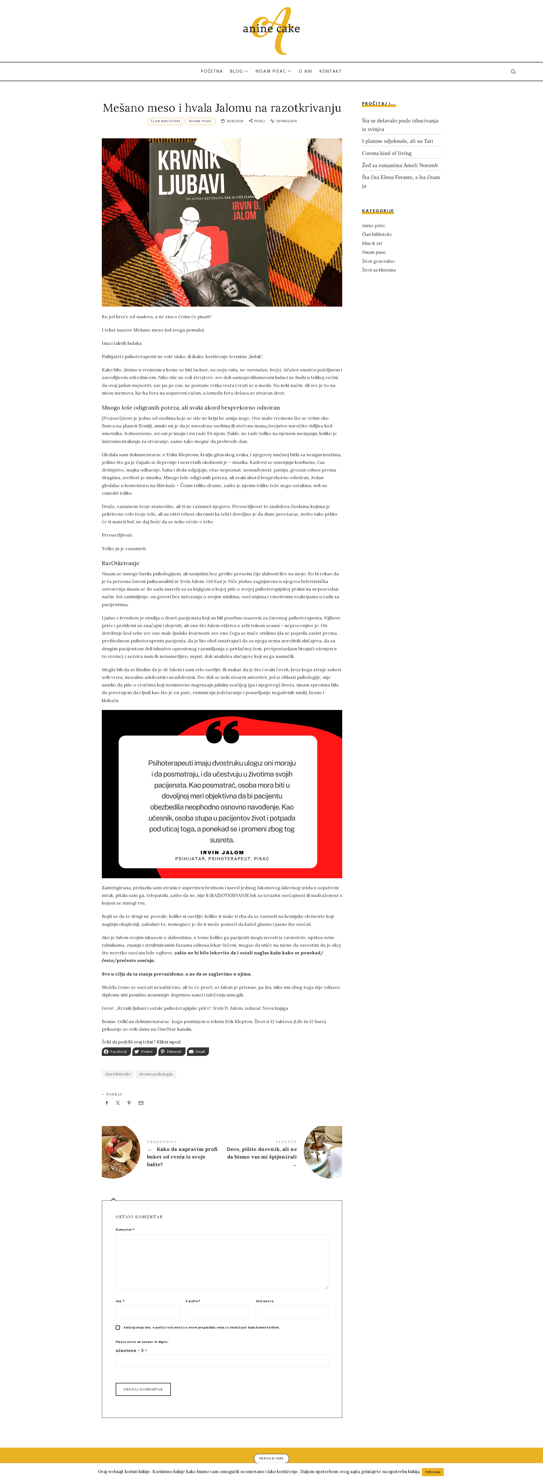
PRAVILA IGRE (271, 1458)
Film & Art (372, 243)
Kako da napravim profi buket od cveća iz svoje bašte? (162, 1154)
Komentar (125, 1229)
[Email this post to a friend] (140, 1103)
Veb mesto (264, 1301)
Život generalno (378, 261)
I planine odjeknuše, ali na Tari (397, 141)
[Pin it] (129, 1103)
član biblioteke (118, 1074)
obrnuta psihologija (156, 1074)
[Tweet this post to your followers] (118, 1103)
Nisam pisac (200, 121)
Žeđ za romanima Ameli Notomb (400, 165)
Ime (120, 1301)
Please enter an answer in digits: (142, 1342)
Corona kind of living (386, 153)
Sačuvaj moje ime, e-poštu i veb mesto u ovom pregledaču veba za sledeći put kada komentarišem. (202, 1327)
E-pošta (193, 1301)
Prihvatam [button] (432, 1472)
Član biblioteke (166, 121)
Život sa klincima (379, 270)
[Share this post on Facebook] (107, 1103)
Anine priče (373, 225)
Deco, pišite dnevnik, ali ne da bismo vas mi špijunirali (282, 1154)
